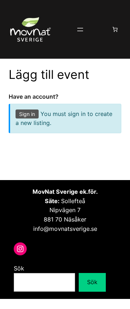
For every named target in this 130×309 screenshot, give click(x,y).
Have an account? (33, 96)
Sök (19, 268)
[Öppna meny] (80, 29)
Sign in (27, 114)
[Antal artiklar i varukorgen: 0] (115, 29)
